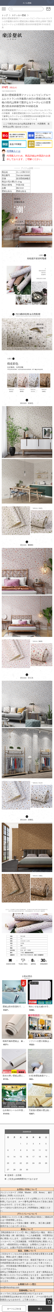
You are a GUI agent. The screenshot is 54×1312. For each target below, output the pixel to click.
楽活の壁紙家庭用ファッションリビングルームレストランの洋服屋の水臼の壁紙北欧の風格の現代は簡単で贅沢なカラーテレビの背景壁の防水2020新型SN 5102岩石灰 (27, 23)
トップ (5, 15)
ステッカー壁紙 (19, 15)
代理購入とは (13, 151)
